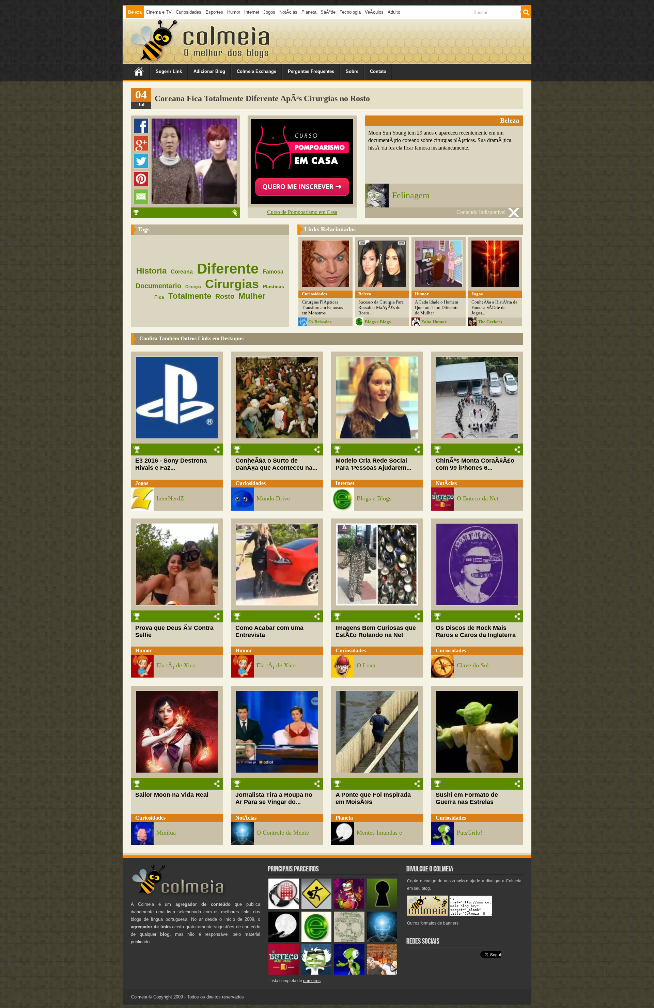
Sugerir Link (169, 71)
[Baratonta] (349, 907)
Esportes (214, 12)
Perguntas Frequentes (311, 71)
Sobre (352, 71)
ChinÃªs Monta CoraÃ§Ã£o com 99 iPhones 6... (475, 464)
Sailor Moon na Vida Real (171, 794)
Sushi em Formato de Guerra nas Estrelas (467, 798)
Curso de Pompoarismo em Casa (302, 212)
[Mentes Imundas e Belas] (283, 940)
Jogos (269, 12)
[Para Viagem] (316, 907)
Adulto (394, 12)
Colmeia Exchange (256, 71)
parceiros (312, 980)
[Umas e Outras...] (349, 940)
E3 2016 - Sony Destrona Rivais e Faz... (171, 464)
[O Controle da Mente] (382, 940)
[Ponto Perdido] (382, 907)
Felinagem (411, 195)
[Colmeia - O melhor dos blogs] (154, 61)
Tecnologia (350, 12)
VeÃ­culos (374, 12)
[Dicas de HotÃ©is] (283, 907)
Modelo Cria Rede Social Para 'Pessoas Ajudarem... (373, 464)
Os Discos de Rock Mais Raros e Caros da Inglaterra (476, 631)
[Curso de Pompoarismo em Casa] (302, 202)
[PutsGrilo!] (349, 973)
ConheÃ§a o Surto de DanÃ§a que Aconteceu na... (276, 464)
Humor (233, 12)
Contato (378, 71)
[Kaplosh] (382, 973)
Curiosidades (188, 12)
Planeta (308, 12)
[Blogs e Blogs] (316, 940)
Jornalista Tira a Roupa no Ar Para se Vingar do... (273, 798)
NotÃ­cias (288, 12)
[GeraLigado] (316, 973)
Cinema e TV (159, 12)
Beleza (135, 12)
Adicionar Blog (209, 71)
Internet (251, 12)
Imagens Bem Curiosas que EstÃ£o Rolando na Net (376, 631)
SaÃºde (328, 12)
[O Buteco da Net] (283, 973)
